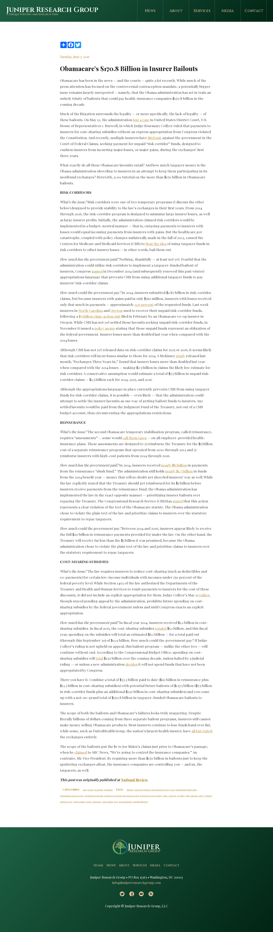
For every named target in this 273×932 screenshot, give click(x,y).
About (176, 10)
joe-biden (181, 796)
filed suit (154, 137)
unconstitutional (125, 802)
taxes (116, 802)
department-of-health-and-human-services (121, 796)
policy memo (104, 328)
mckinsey (208, 796)
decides (131, 664)
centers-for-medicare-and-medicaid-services (151, 790)
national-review (66, 802)
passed (97, 271)
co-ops (172, 790)
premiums (98, 790)
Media (227, 10)
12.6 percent (144, 304)
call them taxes (135, 437)
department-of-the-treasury (151, 796)
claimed (80, 752)
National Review (134, 779)
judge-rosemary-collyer (194, 796)
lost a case (141, 119)
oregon (88, 802)
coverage (90, 790)
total (99, 658)
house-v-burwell (169, 796)
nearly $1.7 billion (179, 471)
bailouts (130, 790)
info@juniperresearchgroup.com (136, 883)
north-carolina (79, 802)
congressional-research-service (72, 796)
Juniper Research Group (52, 10)
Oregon (116, 310)
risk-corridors (107, 802)
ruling (204, 595)
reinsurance (97, 802)
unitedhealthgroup (140, 802)
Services (201, 10)
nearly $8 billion (174, 465)
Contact (254, 10)
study (180, 355)
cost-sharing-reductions (94, 796)
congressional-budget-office (186, 790)
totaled (160, 628)
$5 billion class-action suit (100, 316)
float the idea (155, 243)
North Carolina (90, 310)
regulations (108, 790)
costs (84, 790)
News (150, 10)
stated (178, 501)
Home (98, 865)
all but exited (201, 730)
